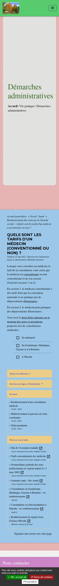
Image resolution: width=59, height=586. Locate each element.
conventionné (31, 274)
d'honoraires (30, 301)
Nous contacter (15, 563)
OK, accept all (18, 577)
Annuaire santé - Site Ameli (27, 480)
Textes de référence (19, 373)
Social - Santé (37, 216)
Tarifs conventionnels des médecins (30, 456)
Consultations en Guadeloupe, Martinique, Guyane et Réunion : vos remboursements (27, 492)
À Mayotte (24, 357)
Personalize (30, 581)
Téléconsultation (19, 425)
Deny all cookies (42, 577)
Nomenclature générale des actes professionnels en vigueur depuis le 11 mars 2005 (28, 468)
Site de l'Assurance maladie (27, 447)
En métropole (25, 338)
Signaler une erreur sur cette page (33, 533)
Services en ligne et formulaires (25, 383)
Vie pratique (27, 106)
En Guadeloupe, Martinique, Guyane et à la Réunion (33, 347)
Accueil (12, 106)
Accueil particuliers (17, 216)
